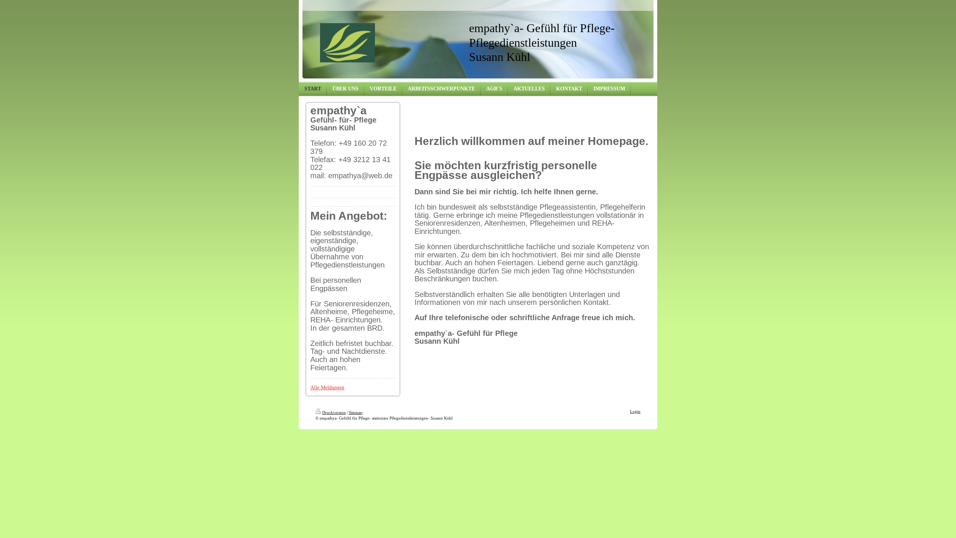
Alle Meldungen (327, 387)
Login (635, 411)
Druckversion (334, 412)
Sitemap (356, 412)
